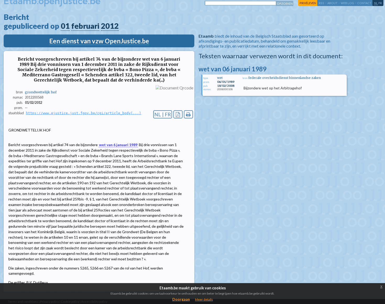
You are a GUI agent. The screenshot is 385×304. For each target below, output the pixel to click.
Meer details (204, 299)
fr (380, 3)
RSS (321, 3)
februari (85, 25)
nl (376, 3)
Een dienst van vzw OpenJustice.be (99, 41)
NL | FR (162, 114)
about (332, 3)
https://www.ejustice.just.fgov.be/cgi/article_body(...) (83, 113)
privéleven (308, 3)
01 (65, 25)
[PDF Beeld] (178, 114)
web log (347, 3)
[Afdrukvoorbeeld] (188, 114)
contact (364, 3)
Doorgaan (181, 299)
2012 (110, 25)
